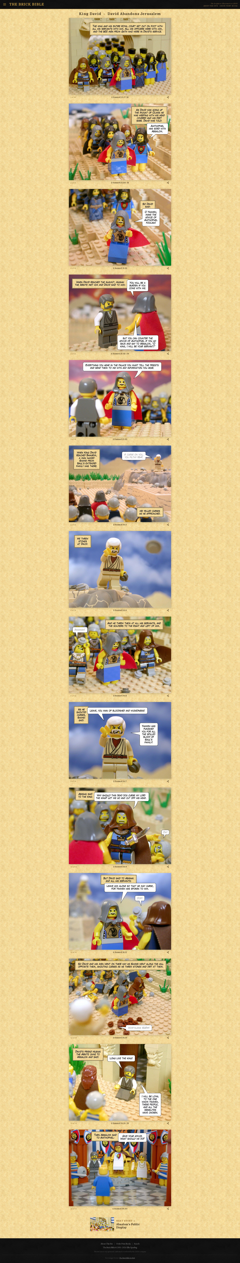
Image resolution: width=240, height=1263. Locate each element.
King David (90, 14)
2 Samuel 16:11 (120, 952)
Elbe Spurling (132, 1247)
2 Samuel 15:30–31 (120, 183)
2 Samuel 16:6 (120, 610)
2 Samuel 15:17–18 (120, 97)
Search (136, 1243)
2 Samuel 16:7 (120, 781)
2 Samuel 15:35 (120, 439)
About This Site (211, 6)
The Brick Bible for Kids (127, 1258)
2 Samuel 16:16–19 (120, 1123)
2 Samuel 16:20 (119, 1209)
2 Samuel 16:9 (120, 867)
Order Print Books (229, 6)
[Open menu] (5, 4)
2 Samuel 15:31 (120, 268)
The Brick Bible (26, 4)
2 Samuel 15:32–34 (120, 354)
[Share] (168, 97)
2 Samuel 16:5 (120, 525)
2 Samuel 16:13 (120, 1038)
